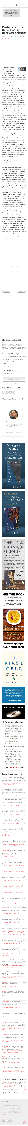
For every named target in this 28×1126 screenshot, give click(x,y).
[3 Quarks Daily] (19, 6)
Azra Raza (6, 38)
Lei (2, 789)
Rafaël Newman (5, 1046)
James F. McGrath (6, 828)
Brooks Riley (5, 861)
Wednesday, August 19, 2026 (18, 934)
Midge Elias (4, 971)
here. (7, 263)
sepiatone (4, 948)
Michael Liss (5, 885)
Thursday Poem (5, 880)
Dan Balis (18, 1086)
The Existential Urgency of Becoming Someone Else (13, 965)
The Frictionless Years (7, 795)
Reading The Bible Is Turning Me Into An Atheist (12, 783)
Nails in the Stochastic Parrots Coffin (10, 953)
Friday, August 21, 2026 (7, 856)
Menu (6, 5)
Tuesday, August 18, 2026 (12, 977)
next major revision (6, 1088)
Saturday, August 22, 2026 (8, 784)
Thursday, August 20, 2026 (15, 903)
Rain (3, 840)
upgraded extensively (9, 1086)
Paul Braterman (5, 1034)
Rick (3, 876)
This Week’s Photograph (7, 865)
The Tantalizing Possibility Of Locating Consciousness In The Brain (10, 1027)
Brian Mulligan (5, 939)
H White (4, 1067)
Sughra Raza (5, 870)
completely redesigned (14, 1083)
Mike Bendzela (5, 850)
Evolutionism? (5, 903)
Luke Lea (4, 1022)
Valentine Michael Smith (7, 959)
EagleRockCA (5, 777)
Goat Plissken (5, 927)
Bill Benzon (4, 897)
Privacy (16, 383)
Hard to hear (5, 1062)
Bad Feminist (6, 291)
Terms (13, 383)
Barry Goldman (5, 907)
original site (6, 1082)
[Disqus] (14, 313)
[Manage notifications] (24, 1122)
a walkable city (21, 291)
